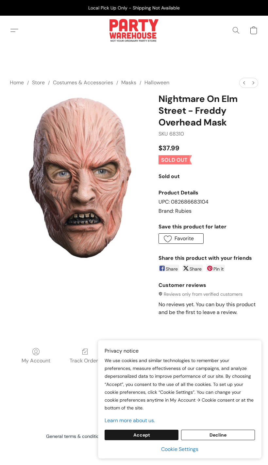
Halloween (156, 82)
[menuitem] (244, 83)
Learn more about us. (130, 420)
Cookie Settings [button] (179, 449)
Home (17, 82)
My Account (36, 360)
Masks (128, 82)
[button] (133, 30)
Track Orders (85, 360)
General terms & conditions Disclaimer (86, 436)
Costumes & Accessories (83, 82)
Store (38, 82)
